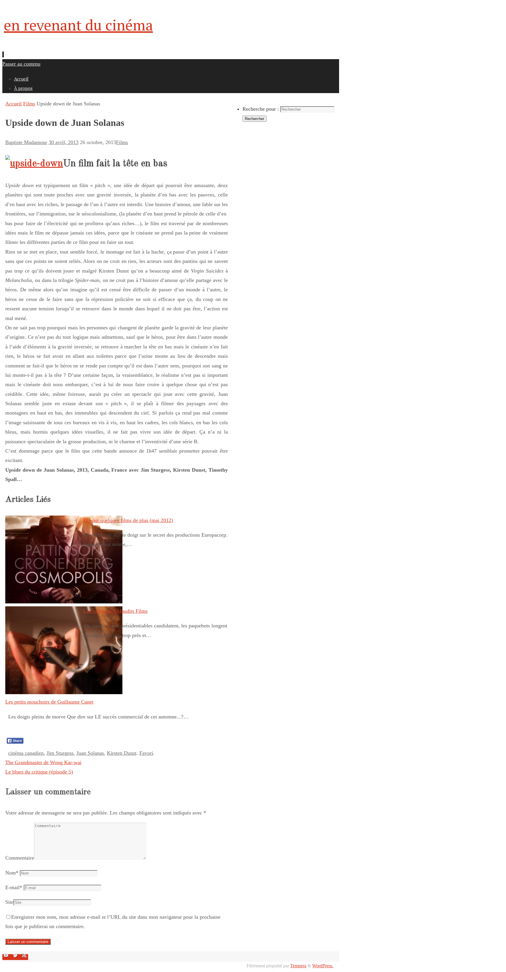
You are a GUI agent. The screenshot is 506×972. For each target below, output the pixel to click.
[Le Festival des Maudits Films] (63, 692)
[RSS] (24, 957)
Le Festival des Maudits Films (115, 611)
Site (9, 902)
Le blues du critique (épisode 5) (39, 772)
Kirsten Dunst (121, 753)
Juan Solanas (90, 753)
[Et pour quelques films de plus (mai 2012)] (63, 602)
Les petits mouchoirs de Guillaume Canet (49, 702)
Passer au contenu (21, 64)
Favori (146, 753)
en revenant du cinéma (78, 25)
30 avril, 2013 (63, 142)
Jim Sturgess (60, 753)
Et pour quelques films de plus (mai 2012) (128, 520)
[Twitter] (15, 957)
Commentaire (19, 858)
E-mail (13, 887)
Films (29, 104)
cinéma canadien (26, 753)
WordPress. (322, 965)
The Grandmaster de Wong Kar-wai (43, 762)
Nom (11, 873)
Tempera (298, 965)
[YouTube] (6, 957)
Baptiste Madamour (26, 142)
